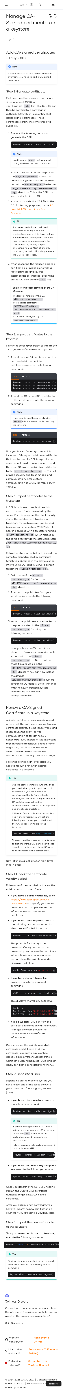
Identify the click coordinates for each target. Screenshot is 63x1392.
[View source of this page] (50, 16)
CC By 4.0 (18, 1383)
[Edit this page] (55, 16)
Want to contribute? (16, 1339)
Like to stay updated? (15, 1351)
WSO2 (24, 1379)
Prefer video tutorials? (15, 1363)
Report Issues (53, 1384)
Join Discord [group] (12, 1322)
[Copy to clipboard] (54, 144)
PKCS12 (26, 376)
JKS (15, 376)
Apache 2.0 (19, 1387)
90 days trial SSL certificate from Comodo (32, 209)
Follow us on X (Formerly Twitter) (43, 1351)
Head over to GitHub (41, 1339)
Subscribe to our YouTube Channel (38, 1363)
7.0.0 (21, 4)
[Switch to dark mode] (31, 5)
